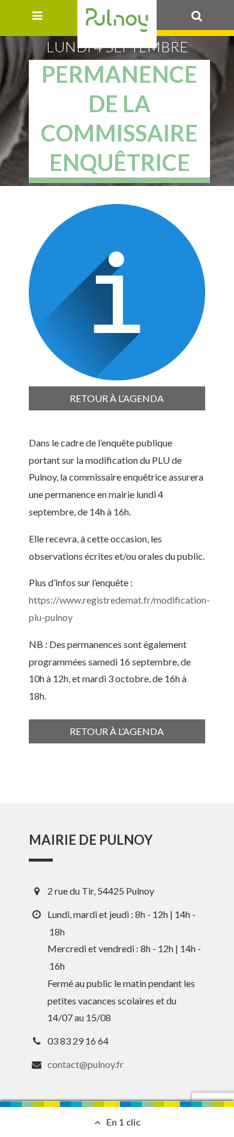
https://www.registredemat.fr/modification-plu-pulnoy (119, 608)
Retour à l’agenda (117, 398)
